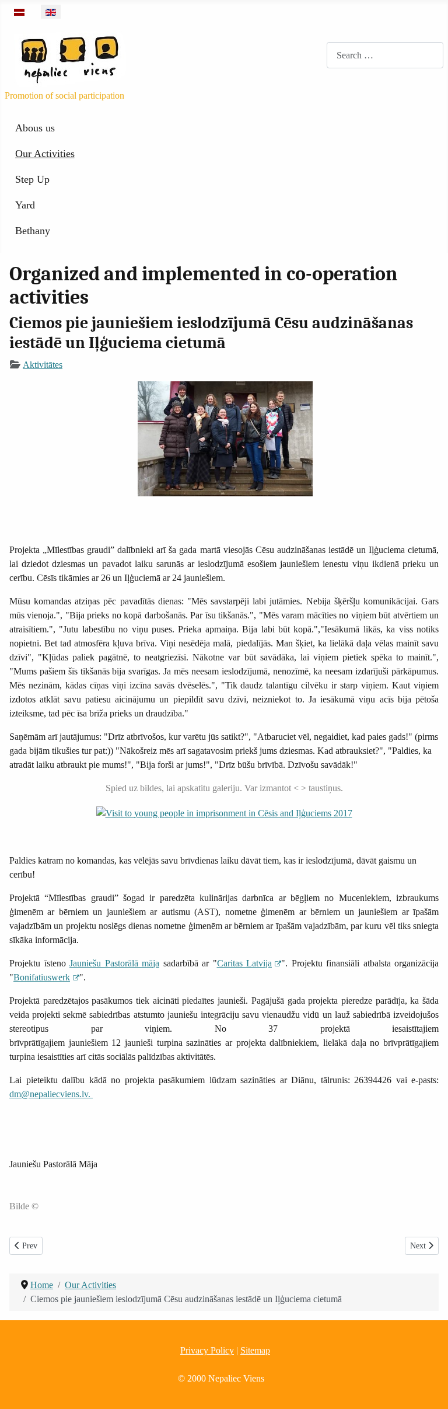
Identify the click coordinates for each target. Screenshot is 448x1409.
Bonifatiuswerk (41, 977)
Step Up (32, 179)
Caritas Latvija (244, 963)
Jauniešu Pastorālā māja (114, 963)
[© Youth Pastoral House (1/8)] (224, 812)
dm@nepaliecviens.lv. (51, 1094)
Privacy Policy (207, 1350)
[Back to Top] (427, 1387)
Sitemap (255, 1350)
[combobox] (385, 55)
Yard (25, 205)
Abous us (35, 128)
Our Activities (45, 153)
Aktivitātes (42, 365)
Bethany (32, 230)
